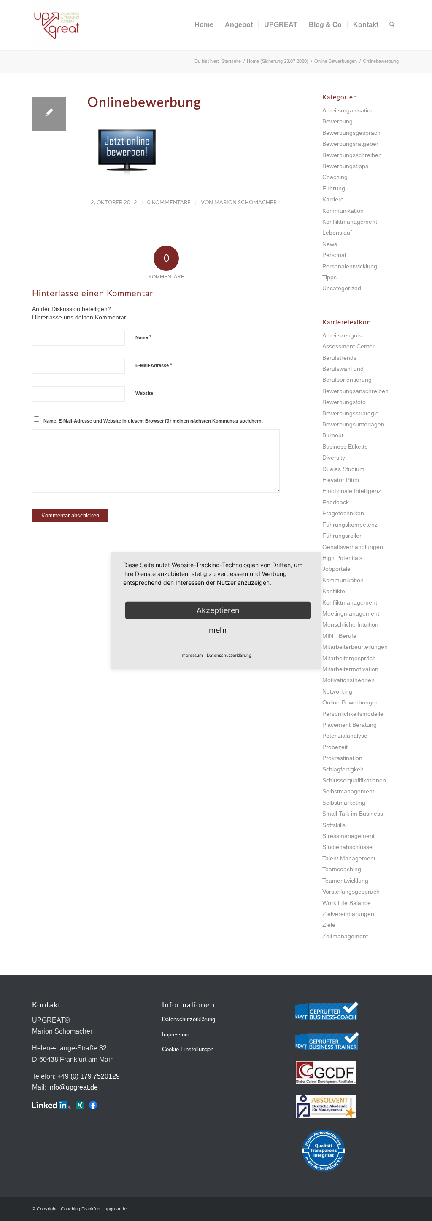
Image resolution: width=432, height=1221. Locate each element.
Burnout (332, 435)
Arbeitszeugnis (342, 335)
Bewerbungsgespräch (351, 132)
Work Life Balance (346, 903)
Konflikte (333, 591)
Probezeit (335, 747)
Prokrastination (342, 758)
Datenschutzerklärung (188, 1019)
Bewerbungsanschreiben (355, 391)
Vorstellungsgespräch (351, 891)
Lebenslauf (337, 232)
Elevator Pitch (340, 480)
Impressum (175, 1034)
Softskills (334, 825)
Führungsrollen (342, 535)
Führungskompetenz (350, 524)
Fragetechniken (343, 513)
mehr (218, 630)
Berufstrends (339, 357)
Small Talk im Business (352, 813)
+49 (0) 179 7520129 (88, 1076)
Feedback (335, 502)
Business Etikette (345, 446)
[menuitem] (204, 25)
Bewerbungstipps (345, 166)
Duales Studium (343, 469)
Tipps (329, 277)
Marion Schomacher (245, 203)
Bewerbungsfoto (344, 402)
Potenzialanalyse (344, 735)
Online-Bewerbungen (350, 702)
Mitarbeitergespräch (349, 658)
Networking (337, 691)
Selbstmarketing (343, 802)
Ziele (328, 924)
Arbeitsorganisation (348, 110)
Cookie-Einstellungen (187, 1049)
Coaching (335, 177)
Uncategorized (341, 288)
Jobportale (336, 568)
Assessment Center (348, 346)
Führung (333, 188)
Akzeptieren (218, 610)
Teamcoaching (341, 869)
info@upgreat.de (73, 1087)
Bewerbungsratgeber (350, 143)
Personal (334, 255)
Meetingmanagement (350, 613)
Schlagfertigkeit (342, 769)
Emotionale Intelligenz (351, 490)
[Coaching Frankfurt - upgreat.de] (57, 25)
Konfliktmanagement (349, 221)
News (329, 244)
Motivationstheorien (348, 680)
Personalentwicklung (349, 266)
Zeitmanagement (345, 936)
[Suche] (392, 25)
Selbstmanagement (348, 791)
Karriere (333, 199)
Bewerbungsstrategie (350, 413)
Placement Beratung (349, 724)
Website (144, 393)
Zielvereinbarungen (348, 913)
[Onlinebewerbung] (49, 114)
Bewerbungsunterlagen (353, 424)
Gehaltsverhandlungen (352, 547)
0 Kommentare (169, 203)
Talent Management (348, 858)
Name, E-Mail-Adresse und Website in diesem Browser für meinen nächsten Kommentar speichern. (153, 420)
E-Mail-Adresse (153, 365)
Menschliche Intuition (350, 624)
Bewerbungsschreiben (352, 155)
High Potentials (342, 557)
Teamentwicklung (345, 880)
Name (143, 337)
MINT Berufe (339, 635)
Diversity (333, 457)
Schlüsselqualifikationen (354, 780)
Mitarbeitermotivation (350, 669)
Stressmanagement (348, 836)
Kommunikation (343, 210)
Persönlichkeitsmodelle (352, 713)
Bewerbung (337, 121)
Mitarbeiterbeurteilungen (355, 646)
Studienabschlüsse (347, 846)
